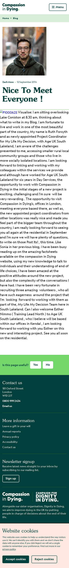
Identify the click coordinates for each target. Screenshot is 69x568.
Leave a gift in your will (16, 426)
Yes (35, 365)
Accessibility (9, 441)
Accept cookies (16, 559)
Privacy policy (10, 436)
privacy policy (9, 549)
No (48, 365)
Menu (60, 7)
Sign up (11, 478)
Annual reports (11, 431)
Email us (7, 406)
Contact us (9, 447)
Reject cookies (44, 559)
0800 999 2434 (11, 400)
